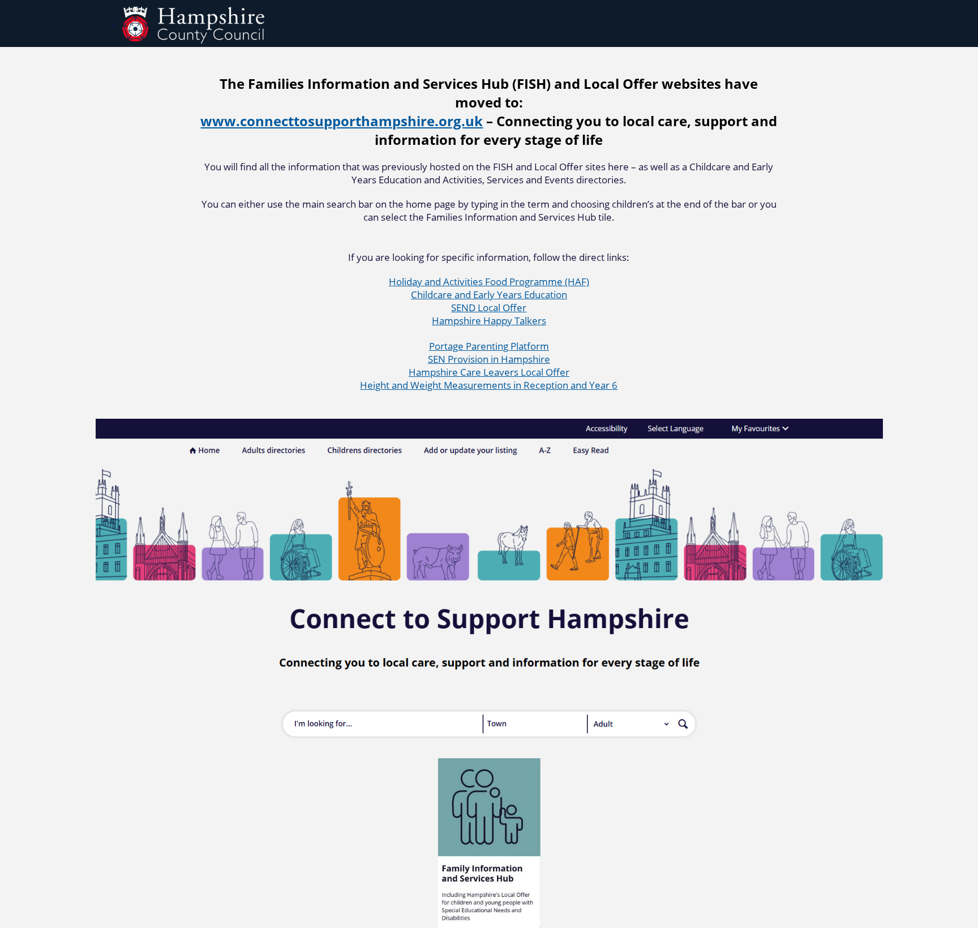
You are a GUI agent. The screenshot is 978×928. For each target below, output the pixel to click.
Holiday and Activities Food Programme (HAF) (489, 281)
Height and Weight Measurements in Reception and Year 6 (488, 385)
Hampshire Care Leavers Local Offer (489, 372)
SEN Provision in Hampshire (489, 359)
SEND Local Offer (488, 307)
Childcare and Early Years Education (489, 294)
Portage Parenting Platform (489, 346)
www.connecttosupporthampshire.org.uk (341, 120)
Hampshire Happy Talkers (489, 320)
